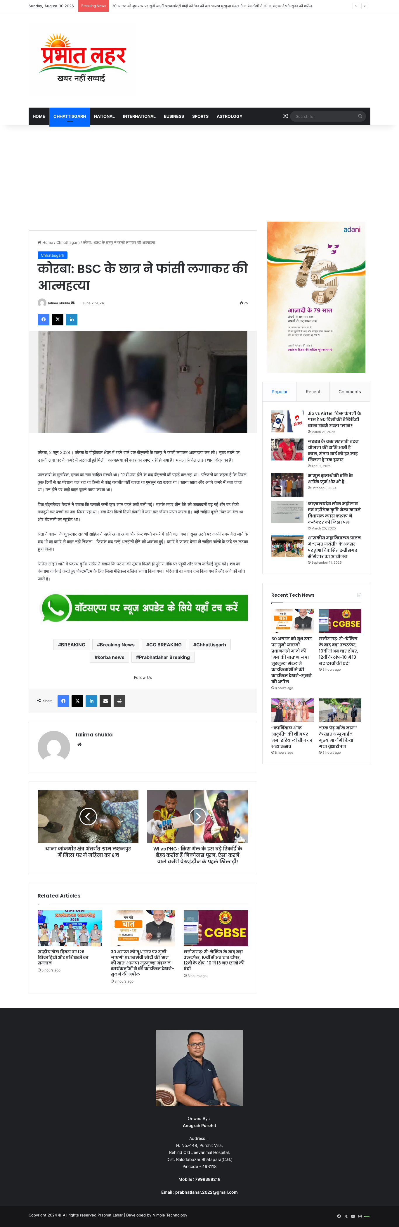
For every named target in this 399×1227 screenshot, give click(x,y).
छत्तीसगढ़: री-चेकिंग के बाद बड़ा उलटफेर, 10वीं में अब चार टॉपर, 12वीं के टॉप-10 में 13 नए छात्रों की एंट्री (214, 960)
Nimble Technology (169, 1215)
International (139, 116)
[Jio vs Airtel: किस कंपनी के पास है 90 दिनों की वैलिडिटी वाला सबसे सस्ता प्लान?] (287, 421)
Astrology (229, 116)
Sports (200, 116)
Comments (350, 391)
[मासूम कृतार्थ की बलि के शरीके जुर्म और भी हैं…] (287, 485)
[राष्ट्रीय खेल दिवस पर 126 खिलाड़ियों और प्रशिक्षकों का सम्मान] (70, 928)
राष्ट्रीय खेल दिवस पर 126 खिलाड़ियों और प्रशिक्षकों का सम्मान (63, 957)
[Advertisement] (199, 172)
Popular (280, 391)
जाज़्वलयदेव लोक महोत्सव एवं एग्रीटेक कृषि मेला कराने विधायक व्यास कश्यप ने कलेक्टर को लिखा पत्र (334, 513)
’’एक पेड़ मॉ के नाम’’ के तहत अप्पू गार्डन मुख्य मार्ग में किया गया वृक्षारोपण (338, 737)
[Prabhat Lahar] (83, 60)
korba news (111, 657)
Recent (313, 391)
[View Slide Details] (143, 608)
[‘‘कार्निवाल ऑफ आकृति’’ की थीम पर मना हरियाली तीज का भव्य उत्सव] (292, 710)
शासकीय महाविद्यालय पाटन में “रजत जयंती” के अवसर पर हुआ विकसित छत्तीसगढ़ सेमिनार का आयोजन (334, 547)
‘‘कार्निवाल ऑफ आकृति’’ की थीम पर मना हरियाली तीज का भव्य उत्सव (292, 737)
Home (39, 116)
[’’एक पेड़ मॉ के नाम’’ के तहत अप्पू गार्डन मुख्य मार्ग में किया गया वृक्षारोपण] (340, 710)
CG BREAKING (165, 645)
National (104, 116)
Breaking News (117, 645)
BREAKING (73, 645)
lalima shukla (59, 303)
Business (174, 116)
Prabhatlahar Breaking (164, 657)
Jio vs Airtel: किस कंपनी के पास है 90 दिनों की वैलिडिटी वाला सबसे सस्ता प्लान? (334, 419)
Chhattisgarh (69, 116)
